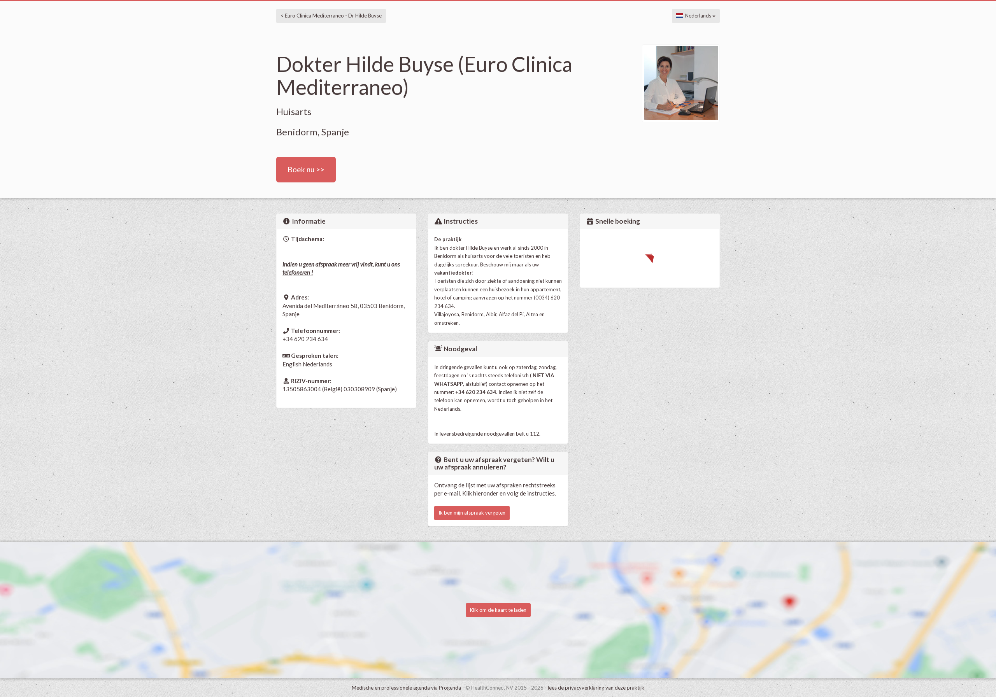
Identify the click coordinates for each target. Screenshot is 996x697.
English (292, 364)
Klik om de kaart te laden (498, 610)
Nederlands (697, 15)
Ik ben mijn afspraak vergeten (471, 513)
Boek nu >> (306, 169)
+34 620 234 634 (305, 338)
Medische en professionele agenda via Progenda (406, 688)
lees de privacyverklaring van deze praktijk (596, 688)
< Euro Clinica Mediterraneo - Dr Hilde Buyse (331, 15)
